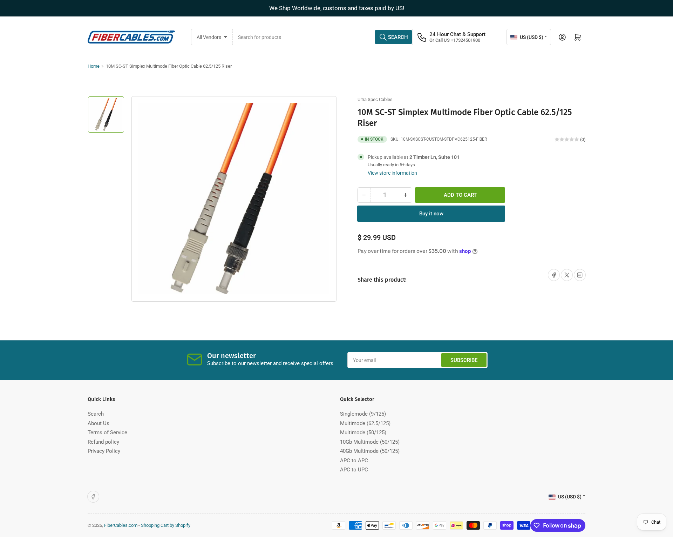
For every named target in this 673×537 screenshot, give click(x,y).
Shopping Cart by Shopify (165, 525)
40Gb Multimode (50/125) (370, 451)
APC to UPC (354, 469)
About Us (98, 423)
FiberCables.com (120, 525)
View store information (392, 173)
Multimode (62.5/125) (365, 423)
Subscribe (463, 360)
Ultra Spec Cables (375, 99)
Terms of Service (107, 432)
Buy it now (431, 213)
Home (94, 66)
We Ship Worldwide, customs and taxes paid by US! (336, 8)
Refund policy (103, 442)
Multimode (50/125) (363, 432)
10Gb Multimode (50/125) (370, 442)
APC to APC (354, 460)
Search (96, 414)
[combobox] (323, 37)
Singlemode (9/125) (363, 414)
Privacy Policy (104, 451)
